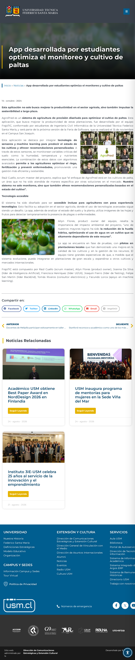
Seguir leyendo (18, 410)
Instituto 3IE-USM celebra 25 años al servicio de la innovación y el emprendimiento (32, 478)
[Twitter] (124, 605)
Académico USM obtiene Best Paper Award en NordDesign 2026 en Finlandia (31, 394)
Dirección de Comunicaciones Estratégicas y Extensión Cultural (77, 540)
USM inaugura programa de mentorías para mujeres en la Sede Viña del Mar (98, 394)
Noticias (19, 85)
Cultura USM (64, 573)
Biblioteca (116, 542)
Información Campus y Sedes (22, 571)
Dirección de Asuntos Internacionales (80, 552)
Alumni (61, 556)
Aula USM (116, 538)
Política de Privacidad (23, 584)
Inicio (7, 85)
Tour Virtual (11, 575)
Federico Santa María (17, 542)
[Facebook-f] (116, 605)
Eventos (62, 565)
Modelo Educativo (15, 551)
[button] (126, 11)
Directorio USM (119, 579)
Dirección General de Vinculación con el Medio (80, 547)
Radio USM (63, 569)
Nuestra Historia (13, 538)
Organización (12, 555)
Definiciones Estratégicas (19, 547)
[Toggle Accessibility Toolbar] (127, 652)
